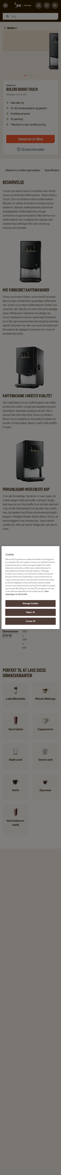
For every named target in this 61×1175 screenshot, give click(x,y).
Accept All (30, 621)
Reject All (30, 612)
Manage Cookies (30, 603)
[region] (30, 587)
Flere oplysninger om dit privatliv (27, 593)
